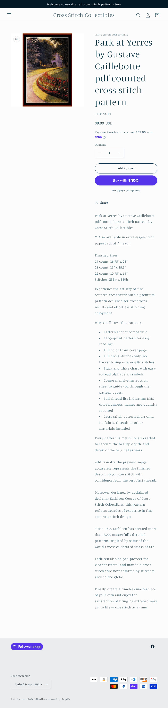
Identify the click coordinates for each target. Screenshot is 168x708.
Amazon (124, 243)
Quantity (100, 144)
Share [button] (104, 202)
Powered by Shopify (59, 699)
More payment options (126, 190)
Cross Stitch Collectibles (33, 699)
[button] (9, 15)
